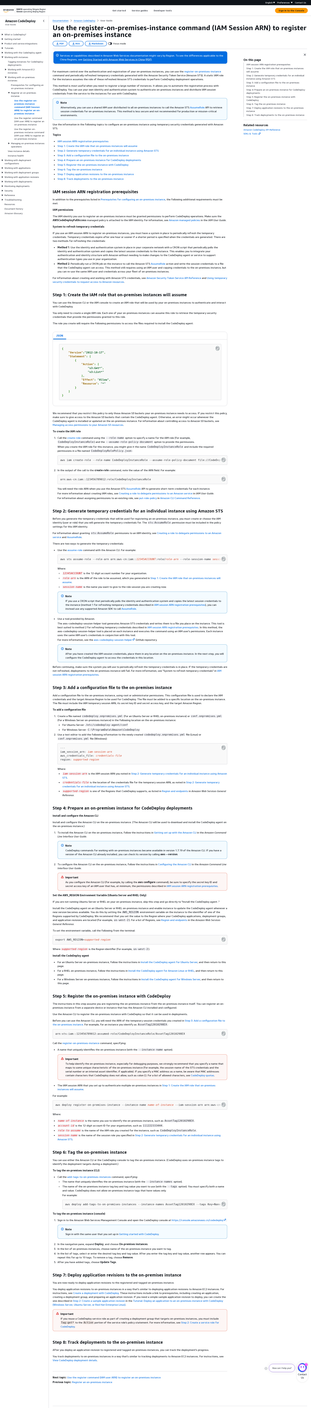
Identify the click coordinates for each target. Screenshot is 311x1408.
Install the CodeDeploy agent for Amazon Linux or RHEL (161, 970)
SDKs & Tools (250, 133)
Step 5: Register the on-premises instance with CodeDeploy (93, 164)
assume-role (74, 550)
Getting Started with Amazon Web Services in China (114, 59)
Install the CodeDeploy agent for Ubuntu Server (169, 962)
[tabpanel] (140, 372)
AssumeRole (197, 107)
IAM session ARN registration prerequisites (83, 141)
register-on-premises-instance (202, 71)
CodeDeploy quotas (202, 1075)
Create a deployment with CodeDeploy (96, 1293)
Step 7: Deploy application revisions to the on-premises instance (96, 174)
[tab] (59, 335)
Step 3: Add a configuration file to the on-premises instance (93, 155)
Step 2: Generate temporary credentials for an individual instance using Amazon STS (108, 150)
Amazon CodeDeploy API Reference (261, 129)
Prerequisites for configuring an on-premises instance (133, 199)
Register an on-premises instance (92, 1382)
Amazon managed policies (184, 220)
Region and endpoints (175, 791)
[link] (106, 20)
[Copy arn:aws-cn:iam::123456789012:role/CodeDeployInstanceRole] (223, 479)
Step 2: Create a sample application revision (99, 1300)
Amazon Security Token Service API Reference (173, 278)
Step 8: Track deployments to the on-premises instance (91, 178)
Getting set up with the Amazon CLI (175, 832)
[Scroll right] (174, 10)
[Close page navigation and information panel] (305, 54)
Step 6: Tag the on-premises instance (80, 169)
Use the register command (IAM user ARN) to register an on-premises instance (114, 1377)
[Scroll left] (110, 10)
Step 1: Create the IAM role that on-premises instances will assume (97, 146)
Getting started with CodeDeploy (139, 1234)
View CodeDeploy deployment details (75, 1360)
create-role (74, 437)
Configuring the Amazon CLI (174, 864)
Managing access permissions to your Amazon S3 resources (88, 424)
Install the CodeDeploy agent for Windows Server (170, 979)
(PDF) (148, 59)
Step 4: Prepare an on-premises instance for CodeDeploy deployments (99, 160)
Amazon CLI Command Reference (180, 498)
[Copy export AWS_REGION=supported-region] (223, 939)
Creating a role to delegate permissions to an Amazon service (155, 493)
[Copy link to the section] (50, 191)
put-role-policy (148, 498)
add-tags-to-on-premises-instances (89, 1176)
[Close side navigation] (43, 20)
